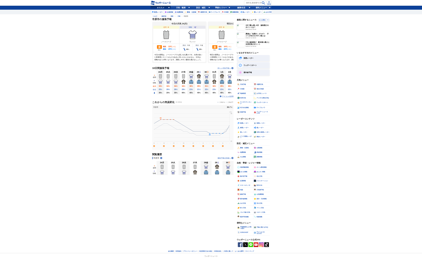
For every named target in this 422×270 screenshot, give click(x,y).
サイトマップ (249, 251)
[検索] (263, 3)
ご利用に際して (228, 251)
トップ (155, 16)
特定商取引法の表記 (205, 251)
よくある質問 (239, 251)
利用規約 (178, 251)
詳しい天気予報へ (224, 68)
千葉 (179, 16)
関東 (172, 16)
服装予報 (164, 16)
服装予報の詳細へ (224, 158)
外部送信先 (217, 251)
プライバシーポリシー (190, 251)
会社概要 (171, 251)
